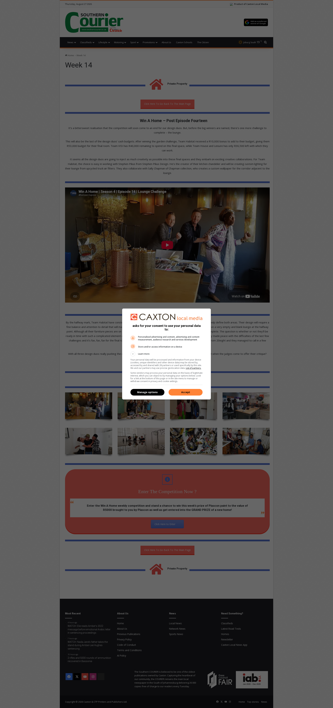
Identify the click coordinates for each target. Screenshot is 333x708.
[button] (166, 353)
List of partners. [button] (193, 368)
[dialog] (166, 354)
